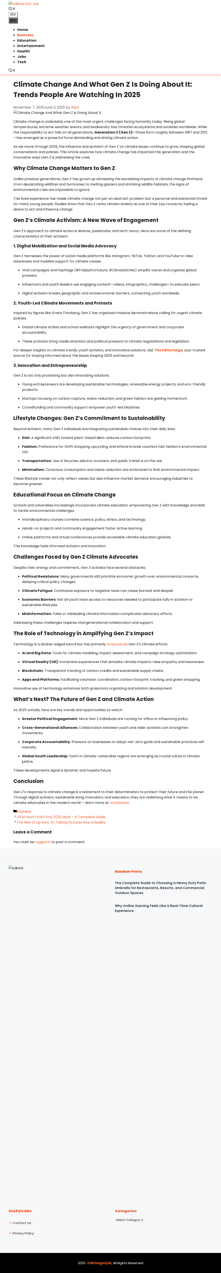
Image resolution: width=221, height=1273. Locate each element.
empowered (117, 644)
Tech (21, 62)
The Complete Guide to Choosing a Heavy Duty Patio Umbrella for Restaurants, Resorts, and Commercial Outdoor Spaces (160, 888)
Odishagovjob (99, 1263)
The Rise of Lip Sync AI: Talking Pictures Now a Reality (61, 822)
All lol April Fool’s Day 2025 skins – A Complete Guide (61, 816)
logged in (43, 841)
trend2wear (120, 802)
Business (25, 35)
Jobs (21, 56)
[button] (12, 9)
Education (26, 40)
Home (22, 29)
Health (23, 51)
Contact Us (22, 1223)
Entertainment (31, 45)
